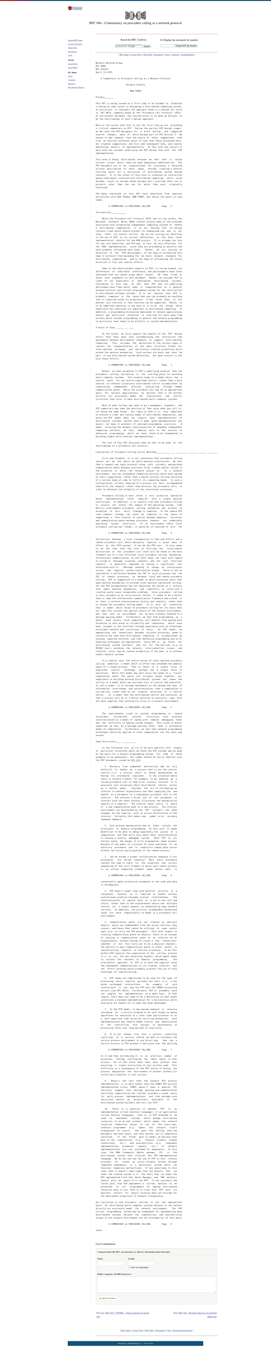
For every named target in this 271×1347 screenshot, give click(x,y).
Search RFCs (73, 67)
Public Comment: (114, 1274)
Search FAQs (73, 64)
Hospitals (71, 83)
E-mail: (131, 1258)
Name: (100, 1258)
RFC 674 (135, 760)
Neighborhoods (187, 54)
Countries (72, 80)
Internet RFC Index (75, 40)
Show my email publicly (139, 1267)
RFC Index (124, 54)
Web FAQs (147, 54)
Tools (70, 55)
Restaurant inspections (182, 1330)
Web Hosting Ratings (76, 87)
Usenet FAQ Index (75, 44)
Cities (70, 76)
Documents (72, 51)
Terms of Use (148, 1343)
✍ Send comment (107, 1298)
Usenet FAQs (136, 54)
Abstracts (175, 54)
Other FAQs (72, 47)
